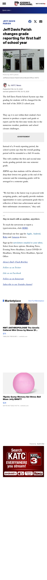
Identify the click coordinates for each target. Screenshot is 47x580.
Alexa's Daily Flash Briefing (15, 261)
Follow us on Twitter (12, 267)
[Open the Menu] (4, 3)
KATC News (16, 85)
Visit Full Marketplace (36, 301)
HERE (25, 227)
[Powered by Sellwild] (40, 444)
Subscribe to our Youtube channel (17, 284)
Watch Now (40, 3)
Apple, (30, 233)
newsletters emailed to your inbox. (28, 242)
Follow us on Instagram (13, 278)
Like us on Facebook (12, 273)
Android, (37, 233)
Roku (5, 236)
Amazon (15, 236)
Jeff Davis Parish (9, 22)
